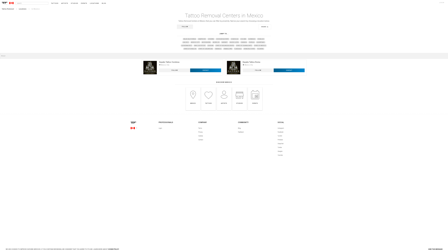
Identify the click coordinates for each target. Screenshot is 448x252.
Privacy (200, 132)
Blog (239, 128)
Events (84, 3)
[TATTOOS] (208, 87)
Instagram (281, 128)
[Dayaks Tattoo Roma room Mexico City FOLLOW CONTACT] (266, 59)
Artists (64, 3)
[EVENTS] (255, 87)
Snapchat (281, 143)
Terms (200, 128)
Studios (74, 3)
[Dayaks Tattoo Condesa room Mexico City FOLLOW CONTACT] (182, 59)
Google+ (280, 151)
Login (160, 128)
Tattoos (54, 3)
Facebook (280, 132)
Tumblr (280, 136)
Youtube (280, 155)
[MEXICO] (193, 87)
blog (104, 3)
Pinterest (280, 140)
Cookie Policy (113, 249)
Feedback (241, 132)
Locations (94, 3)
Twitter (280, 147)
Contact (200, 140)
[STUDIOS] (239, 87)
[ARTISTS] (224, 87)
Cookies (200, 136)
